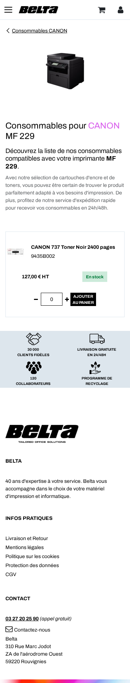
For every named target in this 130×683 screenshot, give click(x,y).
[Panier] (101, 9)
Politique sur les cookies (32, 556)
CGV (10, 574)
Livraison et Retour (26, 538)
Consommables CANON (39, 30)
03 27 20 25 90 (22, 618)
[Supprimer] (36, 299)
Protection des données (32, 565)
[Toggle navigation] (8, 9)
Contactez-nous (32, 630)
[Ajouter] (67, 299)
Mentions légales (24, 547)
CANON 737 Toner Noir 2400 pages (73, 247)
